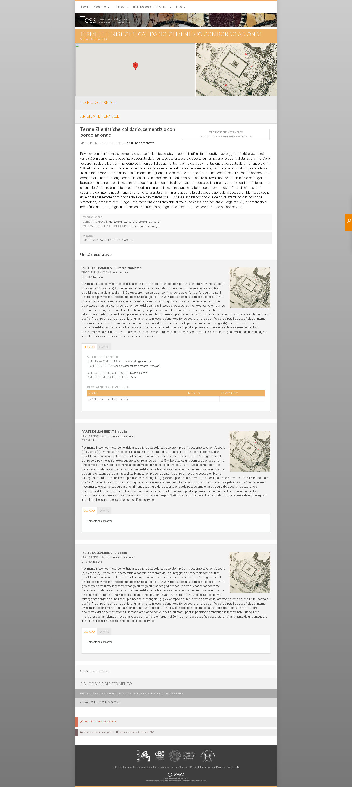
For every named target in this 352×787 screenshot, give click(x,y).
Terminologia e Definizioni (150, 7)
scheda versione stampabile (98, 732)
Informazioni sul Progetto (211, 767)
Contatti (231, 767)
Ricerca (119, 7)
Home (85, 7)
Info (179, 7)
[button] (135, 66)
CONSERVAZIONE (95, 671)
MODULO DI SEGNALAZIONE (99, 721)
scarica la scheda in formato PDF (136, 732)
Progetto (99, 7)
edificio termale (98, 102)
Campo (104, 347)
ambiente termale (99, 116)
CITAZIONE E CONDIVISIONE (100, 702)
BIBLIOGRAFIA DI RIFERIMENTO (106, 684)
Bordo (89, 347)
